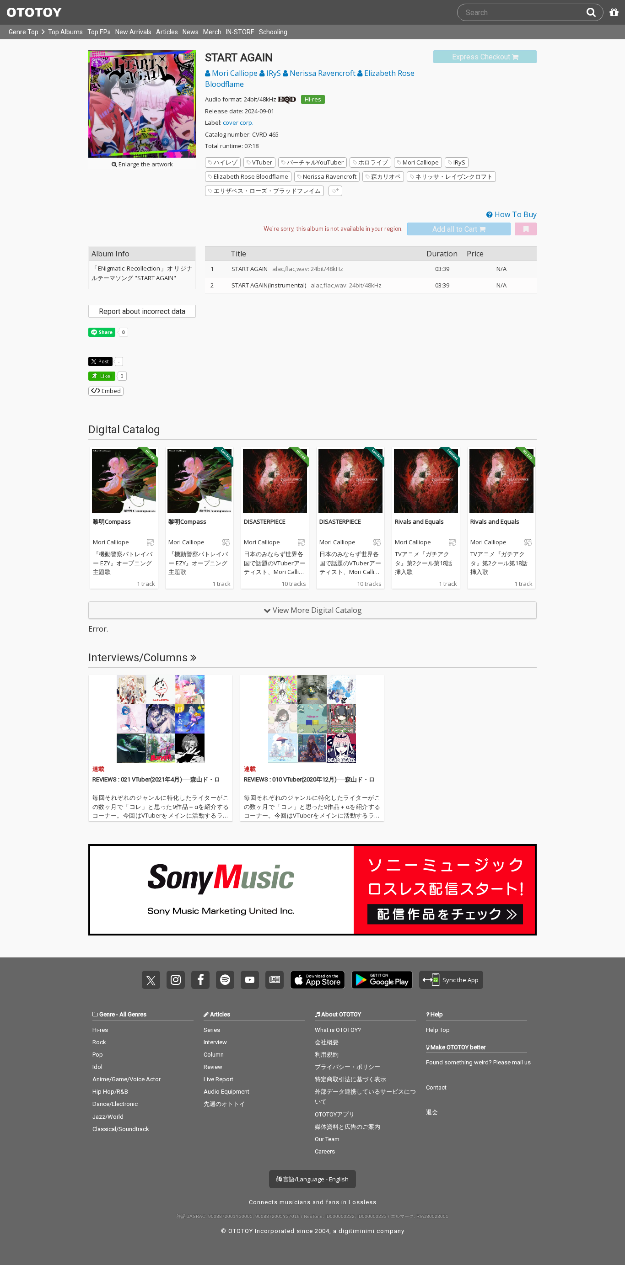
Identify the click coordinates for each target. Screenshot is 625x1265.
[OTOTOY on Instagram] (176, 980)
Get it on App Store (317, 980)
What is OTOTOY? (338, 1029)
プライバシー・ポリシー (347, 1066)
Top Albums (65, 32)
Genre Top (23, 32)
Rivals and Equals (419, 521)
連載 (98, 768)
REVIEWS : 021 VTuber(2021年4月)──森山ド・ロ (156, 779)
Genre (107, 1014)
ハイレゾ (225, 162)
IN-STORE (240, 32)
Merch (212, 32)
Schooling (273, 32)
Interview (215, 1042)
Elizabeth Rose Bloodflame (251, 176)
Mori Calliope (234, 73)
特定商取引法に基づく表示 (350, 1079)
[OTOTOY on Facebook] (200, 980)
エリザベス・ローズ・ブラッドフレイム (267, 190)
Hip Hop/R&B (110, 1091)
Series (212, 1029)
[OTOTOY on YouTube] (250, 980)
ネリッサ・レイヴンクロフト (454, 176)
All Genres (132, 1014)
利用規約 (327, 1054)
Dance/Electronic (115, 1103)
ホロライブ (373, 162)
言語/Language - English (315, 1179)
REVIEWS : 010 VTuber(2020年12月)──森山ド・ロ (309, 779)
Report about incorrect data (142, 311)
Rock (99, 1042)
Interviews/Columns (139, 657)
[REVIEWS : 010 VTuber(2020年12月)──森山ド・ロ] (312, 719)
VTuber (262, 162)
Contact (436, 1087)
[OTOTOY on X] (151, 980)
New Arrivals (133, 32)
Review (213, 1066)
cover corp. (238, 122)
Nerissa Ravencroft (322, 73)
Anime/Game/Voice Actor (126, 1079)
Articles (167, 32)
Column (214, 1054)
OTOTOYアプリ (335, 1114)
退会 (432, 1112)
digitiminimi (357, 1231)
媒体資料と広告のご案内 (347, 1126)
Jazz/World (108, 1116)
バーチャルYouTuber (315, 162)
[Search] (595, 12)
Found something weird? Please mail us (478, 1062)
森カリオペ (386, 176)
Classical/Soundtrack (120, 1129)
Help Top (438, 1029)
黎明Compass (112, 521)
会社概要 (327, 1042)
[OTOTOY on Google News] (274, 980)
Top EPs (99, 32)
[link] (485, 57)
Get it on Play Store (382, 980)
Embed (110, 391)
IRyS (273, 73)
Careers (325, 1151)
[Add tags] (335, 191)
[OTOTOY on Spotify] (225, 980)
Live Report (218, 1079)
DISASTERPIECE (265, 521)
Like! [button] (105, 375)
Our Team (327, 1139)
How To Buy (515, 214)
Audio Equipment (226, 1091)
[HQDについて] (287, 99)
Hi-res (313, 99)
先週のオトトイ (224, 1103)
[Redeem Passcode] (612, 12)
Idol (97, 1066)
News (191, 32)
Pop (97, 1054)
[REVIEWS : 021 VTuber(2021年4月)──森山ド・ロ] (160, 719)
